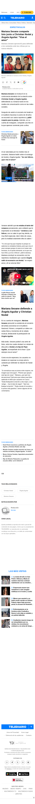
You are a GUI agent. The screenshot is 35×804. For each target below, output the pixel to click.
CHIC (25, 788)
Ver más (13, 510)
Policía (19, 22)
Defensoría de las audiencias (14, 735)
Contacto (28, 735)
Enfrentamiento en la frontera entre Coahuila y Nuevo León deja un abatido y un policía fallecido (22, 612)
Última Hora (4, 22)
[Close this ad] (33, 797)
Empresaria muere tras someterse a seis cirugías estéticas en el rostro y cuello (21, 589)
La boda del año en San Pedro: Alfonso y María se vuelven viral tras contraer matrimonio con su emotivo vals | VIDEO (21, 580)
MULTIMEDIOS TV (10, 791)
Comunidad (12, 22)
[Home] (17, 18)
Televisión (29, 22)
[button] (3, 82)
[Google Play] (11, 774)
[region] (17, 4)
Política (23, 22)
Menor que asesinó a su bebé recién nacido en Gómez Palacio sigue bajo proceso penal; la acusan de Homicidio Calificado (22, 602)
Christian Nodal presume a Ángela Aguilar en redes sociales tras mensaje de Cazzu (9, 136)
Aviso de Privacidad (13, 732)
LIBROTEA (18, 794)
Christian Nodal (8, 490)
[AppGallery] (17, 780)
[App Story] (23, 774)
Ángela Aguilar (24, 490)
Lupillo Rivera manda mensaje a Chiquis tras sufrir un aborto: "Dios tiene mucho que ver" (8, 295)
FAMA (30, 788)
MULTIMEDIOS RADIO (25, 791)
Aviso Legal (24, 732)
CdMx (12, 12)
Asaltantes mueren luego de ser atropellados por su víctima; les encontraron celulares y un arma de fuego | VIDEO (22, 624)
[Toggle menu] (2, 17)
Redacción (6, 87)
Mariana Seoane (9, 496)
